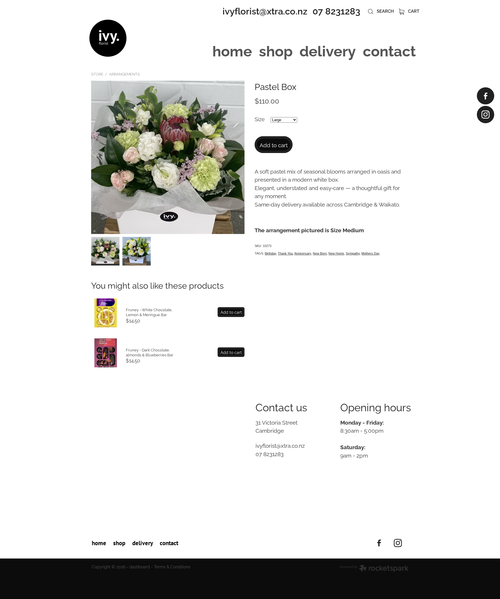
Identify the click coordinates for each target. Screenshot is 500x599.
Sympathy (353, 253)
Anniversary (302, 253)
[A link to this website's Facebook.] (485, 95)
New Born (320, 253)
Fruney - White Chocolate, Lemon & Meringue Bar (149, 312)
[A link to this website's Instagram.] (485, 114)
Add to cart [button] (274, 144)
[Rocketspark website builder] (374, 568)
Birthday (270, 253)
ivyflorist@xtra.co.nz (265, 10)
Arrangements (124, 73)
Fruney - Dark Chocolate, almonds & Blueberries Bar (149, 352)
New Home (336, 253)
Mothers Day (370, 253)
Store (97, 73)
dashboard (139, 566)
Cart (413, 11)
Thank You (285, 253)
